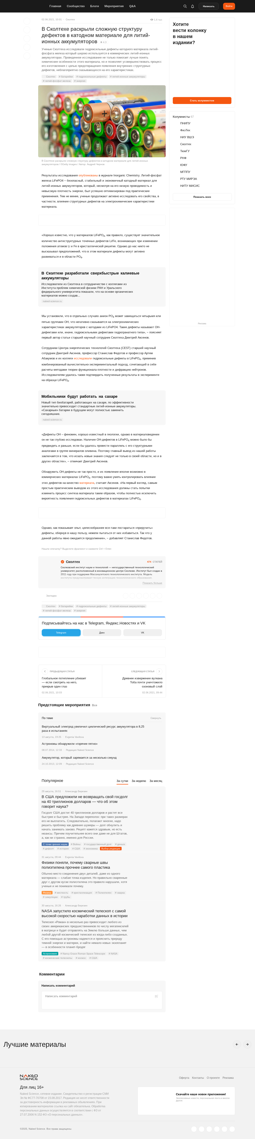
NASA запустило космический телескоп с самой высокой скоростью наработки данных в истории (85, 913)
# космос (81, 958)
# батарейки (66, 76)
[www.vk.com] (202, 1129)
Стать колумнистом (202, 100)
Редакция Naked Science (80, 750)
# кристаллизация (82, 892)
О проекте (213, 1077)
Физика (47, 892)
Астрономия (50, 953)
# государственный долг (98, 844)
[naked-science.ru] (232, 1129)
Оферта (184, 1077)
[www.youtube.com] (209, 1129)
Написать (209, 6)
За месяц (156, 781)
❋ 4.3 (103, 42)
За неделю (139, 781)
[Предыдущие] (237, 1044)
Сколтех (70, 19)
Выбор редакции (110, 848)
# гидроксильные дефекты (91, 76)
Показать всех (202, 196)
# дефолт (48, 848)
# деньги (120, 844)
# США (76, 848)
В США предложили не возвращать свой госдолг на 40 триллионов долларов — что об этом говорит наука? (85, 802)
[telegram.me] (224, 1129)
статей (154, 561)
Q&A (132, 6)
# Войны (75, 844)
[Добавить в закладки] (26, 21)
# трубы (65, 897)
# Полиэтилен (103, 892)
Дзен (102, 632)
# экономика (91, 848)
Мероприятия (114, 6)
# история (63, 848)
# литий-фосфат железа (57, 81)
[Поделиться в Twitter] (26, 38)
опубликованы (88, 175)
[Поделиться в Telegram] (26, 47)
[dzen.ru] (217, 1129)
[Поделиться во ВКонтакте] (26, 55)
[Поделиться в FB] (26, 29)
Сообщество (76, 6)
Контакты (198, 1077)
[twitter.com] (194, 1129)
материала (86, 483)
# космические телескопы (57, 958)
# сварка (120, 892)
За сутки (122, 781)
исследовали (83, 358)
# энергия (79, 81)
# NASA (113, 953)
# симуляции (50, 897)
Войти (229, 6)
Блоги (94, 6)
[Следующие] (247, 1044)
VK (142, 632)
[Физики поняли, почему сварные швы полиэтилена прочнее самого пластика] (147, 875)
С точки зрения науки (55, 844)
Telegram (61, 632)
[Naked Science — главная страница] (33, 6)
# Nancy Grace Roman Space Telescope (83, 953)
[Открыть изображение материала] (102, 121)
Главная (55, 6)
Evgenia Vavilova (74, 737)
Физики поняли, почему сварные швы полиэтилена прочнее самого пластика (76, 865)
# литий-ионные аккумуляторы (127, 76)
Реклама (228, 1077)
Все (94, 705)
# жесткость (61, 892)
